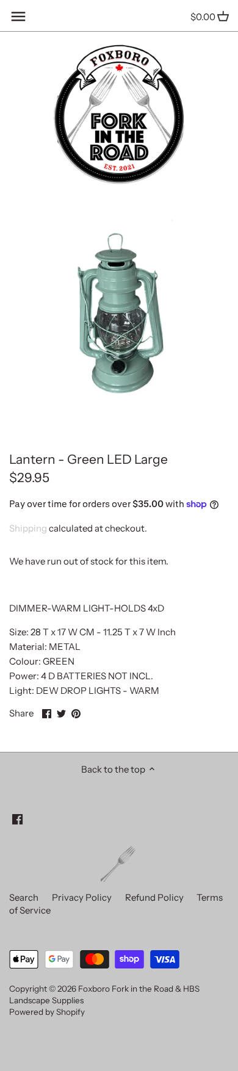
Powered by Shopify (47, 1012)
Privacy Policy (82, 897)
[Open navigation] (18, 16)
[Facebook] (17, 818)
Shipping (28, 528)
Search (23, 897)
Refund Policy (154, 897)
